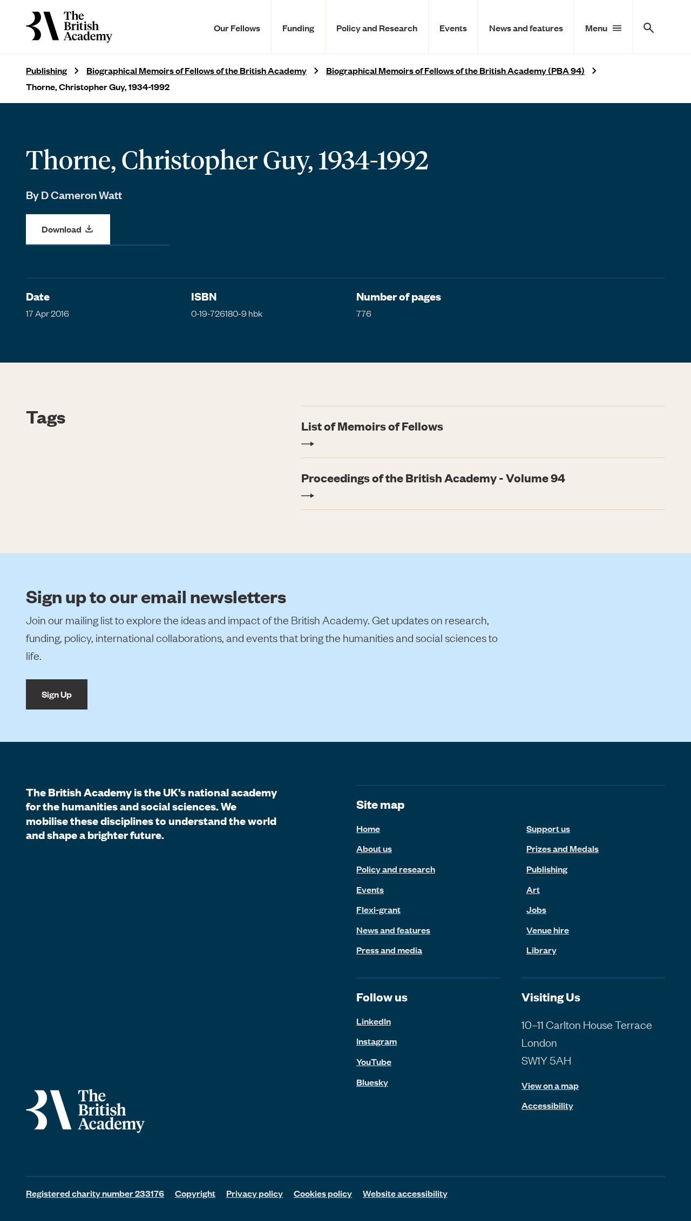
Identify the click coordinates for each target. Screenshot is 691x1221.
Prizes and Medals (562, 848)
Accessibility (547, 1105)
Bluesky (372, 1082)
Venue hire (547, 930)
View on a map (550, 1085)
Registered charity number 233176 (95, 1193)
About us (374, 848)
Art (533, 889)
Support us (548, 828)
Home (368, 828)
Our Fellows (237, 27)
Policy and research (395, 869)
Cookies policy (323, 1193)
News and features (526, 27)
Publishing (46, 70)
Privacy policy (254, 1193)
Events (453, 27)
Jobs (536, 909)
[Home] (69, 27)
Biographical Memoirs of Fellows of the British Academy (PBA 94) (455, 70)
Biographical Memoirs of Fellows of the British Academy (196, 70)
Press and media (389, 950)
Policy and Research (376, 27)
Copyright (195, 1193)
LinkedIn (373, 1021)
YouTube (373, 1061)
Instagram (376, 1041)
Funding (298, 27)
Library (541, 950)
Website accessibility (405, 1193)
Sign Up (57, 694)
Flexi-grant (378, 909)
